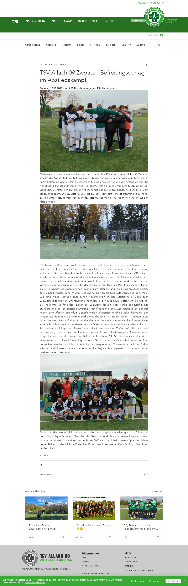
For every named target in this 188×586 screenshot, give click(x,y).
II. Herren (95, 44)
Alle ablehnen (155, 581)
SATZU (128, 566)
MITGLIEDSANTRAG (91, 566)
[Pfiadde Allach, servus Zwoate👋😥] (94, 508)
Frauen (80, 44)
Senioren (126, 44)
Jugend (141, 44)
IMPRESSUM (131, 557)
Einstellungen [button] (137, 581)
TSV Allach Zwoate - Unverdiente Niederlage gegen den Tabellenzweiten (45, 527)
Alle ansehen (157, 491)
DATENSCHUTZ (132, 562)
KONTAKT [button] (86, 561)
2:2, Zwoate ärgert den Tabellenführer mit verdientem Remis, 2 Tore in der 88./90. (141, 527)
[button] (15, 21)
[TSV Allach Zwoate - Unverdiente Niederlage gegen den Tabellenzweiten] (46, 508)
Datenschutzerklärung (35, 582)
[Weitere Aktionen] (146, 64)
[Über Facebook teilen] (41, 465)
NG (132, 566)
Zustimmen (173, 581)
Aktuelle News (32, 44)
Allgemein (51, 44)
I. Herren (66, 44)
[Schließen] (184, 581)
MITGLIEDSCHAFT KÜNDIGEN (95, 573)
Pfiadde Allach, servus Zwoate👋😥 (93, 527)
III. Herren (111, 44)
